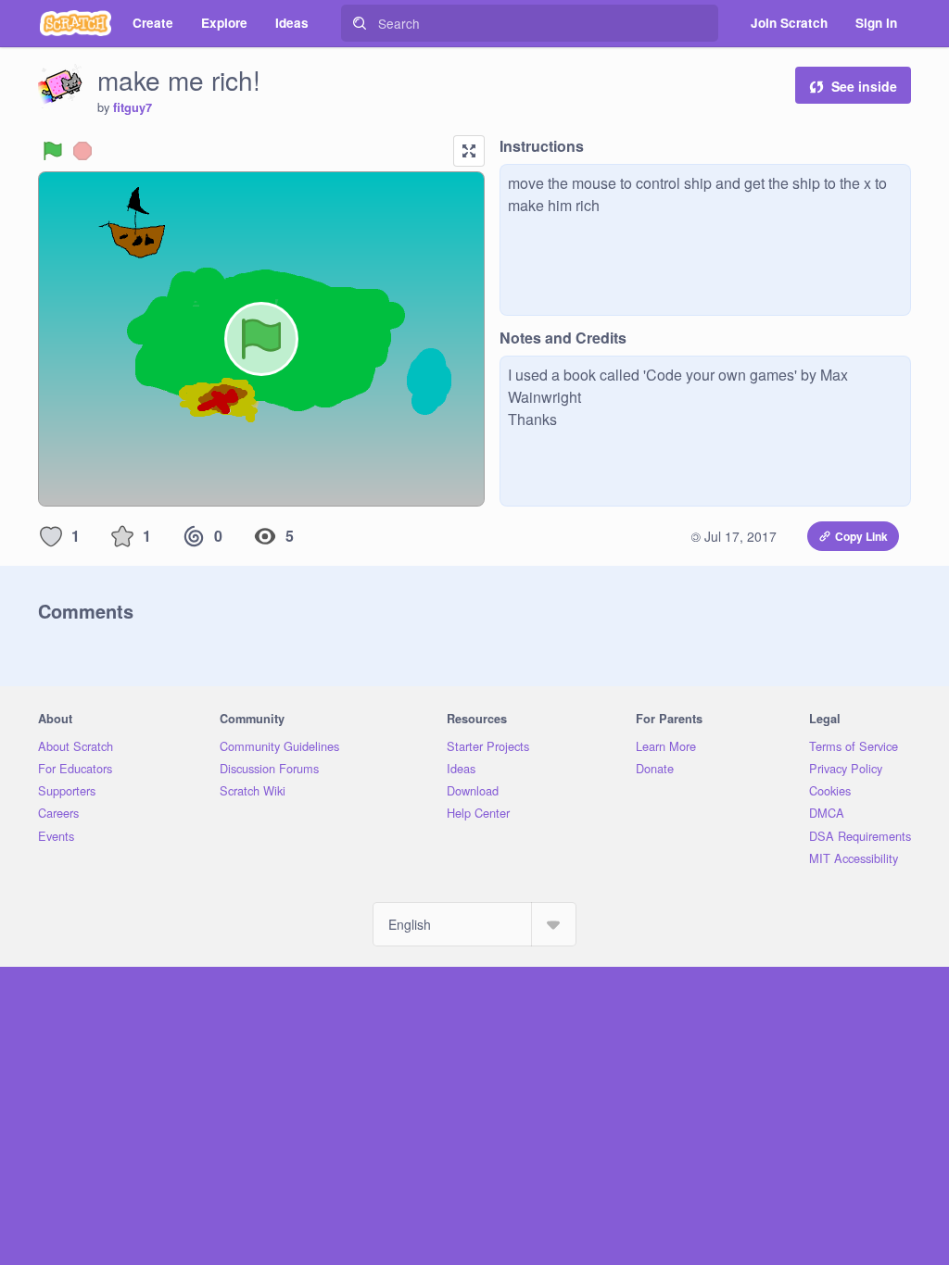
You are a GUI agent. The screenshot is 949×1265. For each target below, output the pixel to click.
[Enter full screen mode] (469, 151)
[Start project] (53, 151)
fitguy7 (132, 107)
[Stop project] (82, 151)
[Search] (359, 23)
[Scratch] (75, 23)
